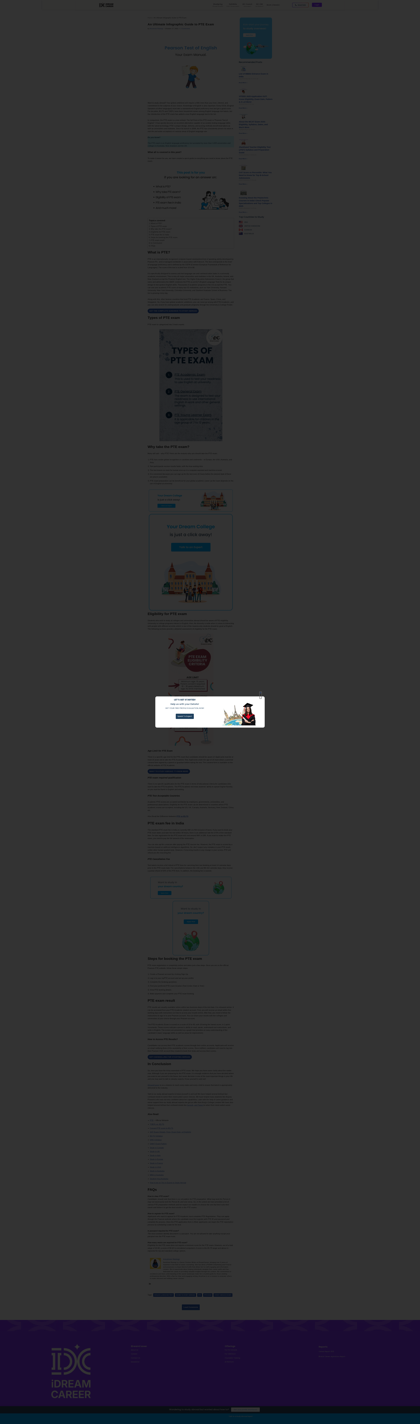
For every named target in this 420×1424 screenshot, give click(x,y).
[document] (210, 712)
